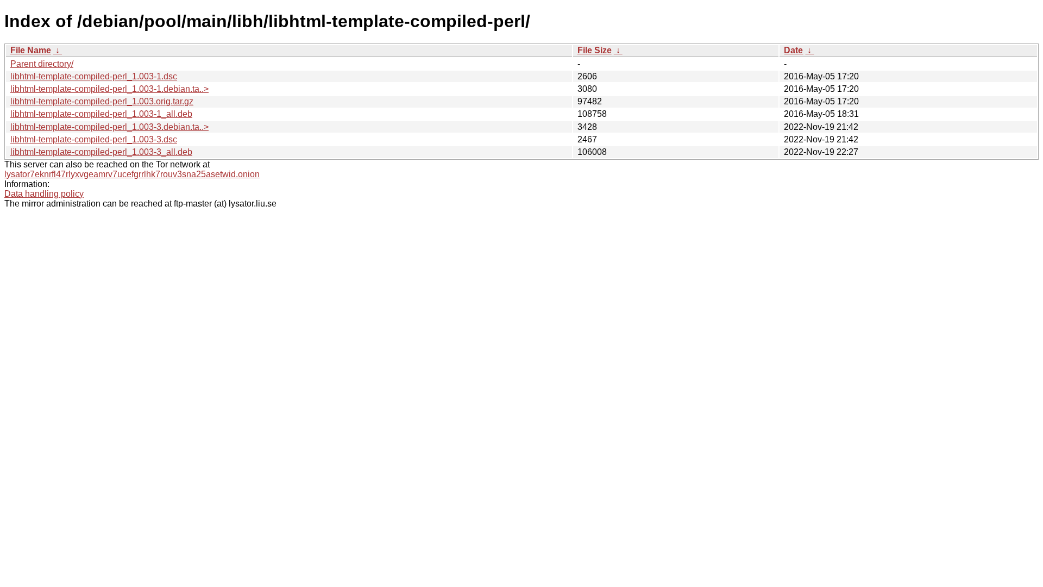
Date (793, 50)
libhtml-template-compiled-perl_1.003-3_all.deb (101, 152)
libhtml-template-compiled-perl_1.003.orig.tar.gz (101, 101)
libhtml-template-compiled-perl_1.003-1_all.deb (101, 113)
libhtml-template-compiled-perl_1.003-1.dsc (93, 76)
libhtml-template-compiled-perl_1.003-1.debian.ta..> (109, 88)
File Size (594, 50)
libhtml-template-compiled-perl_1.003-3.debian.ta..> (109, 127)
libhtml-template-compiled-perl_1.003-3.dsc (93, 139)
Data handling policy (44, 193)
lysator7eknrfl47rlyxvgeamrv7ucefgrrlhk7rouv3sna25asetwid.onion (132, 174)
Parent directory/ (41, 63)
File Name (30, 50)
